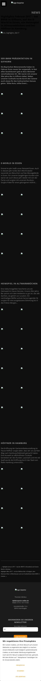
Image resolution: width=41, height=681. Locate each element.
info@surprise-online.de (20, 601)
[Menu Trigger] (4, 4)
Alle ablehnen (20, 676)
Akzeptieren (20, 665)
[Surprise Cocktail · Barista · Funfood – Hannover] (17, 3)
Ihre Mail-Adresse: (20, 626)
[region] (20, 659)
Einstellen (20, 671)
